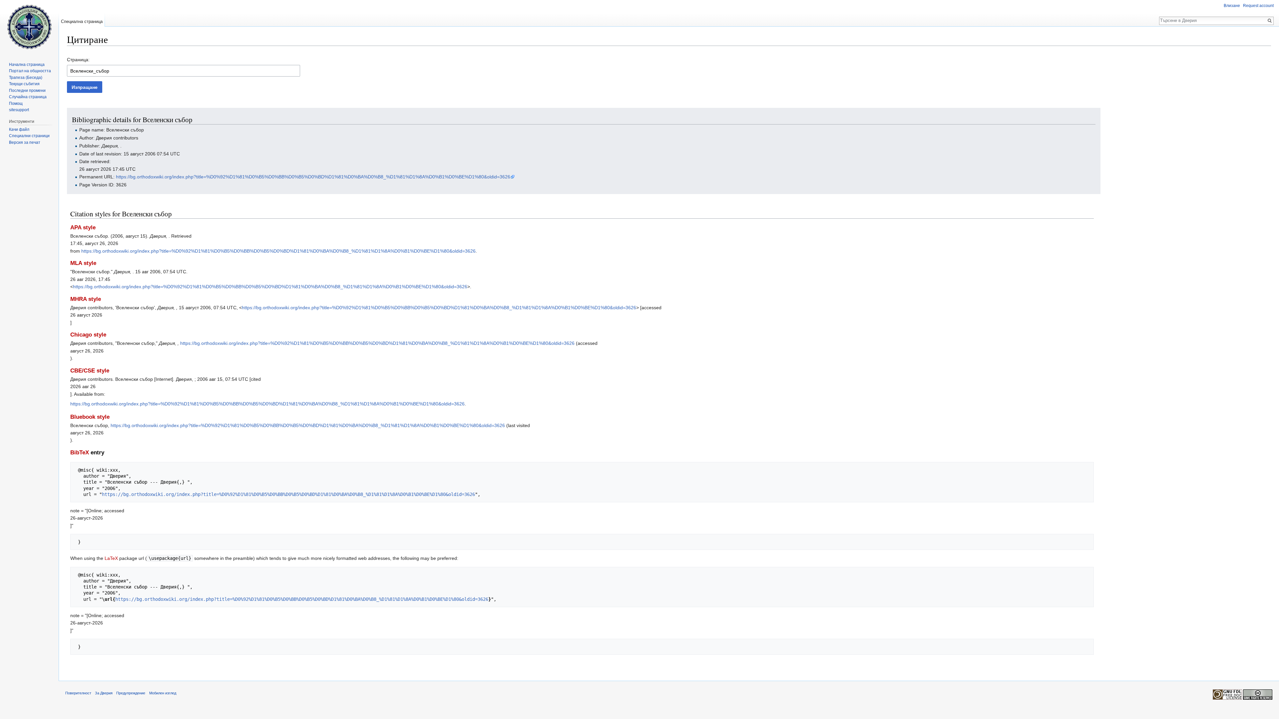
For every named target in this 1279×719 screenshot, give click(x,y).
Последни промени (27, 90)
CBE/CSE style (89, 370)
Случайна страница (28, 97)
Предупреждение (130, 693)
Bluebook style (90, 417)
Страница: (78, 59)
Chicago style (88, 335)
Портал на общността (30, 71)
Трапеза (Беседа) (25, 77)
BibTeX (79, 452)
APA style (83, 227)
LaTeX (111, 558)
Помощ (16, 103)
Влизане (1232, 5)
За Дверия (104, 693)
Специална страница (82, 21)
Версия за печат (24, 142)
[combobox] (183, 71)
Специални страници (29, 135)
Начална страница (27, 64)
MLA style (83, 263)
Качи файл (19, 129)
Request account (1258, 5)
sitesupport (19, 110)
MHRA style (85, 299)
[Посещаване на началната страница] (29, 26)
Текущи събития (24, 84)
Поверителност (78, 693)
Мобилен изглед (162, 693)
